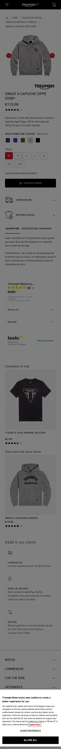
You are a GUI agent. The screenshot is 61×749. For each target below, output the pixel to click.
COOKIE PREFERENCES (30, 730)
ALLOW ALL (30, 740)
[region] (30, 718)
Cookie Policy (34, 724)
